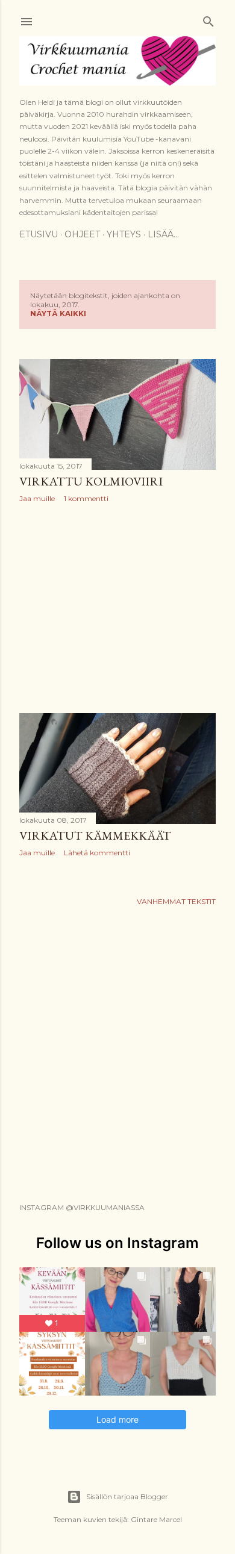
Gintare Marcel (156, 1519)
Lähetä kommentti (97, 852)
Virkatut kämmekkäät (95, 835)
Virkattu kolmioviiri (91, 481)
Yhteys (124, 234)
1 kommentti (86, 498)
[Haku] (208, 19)
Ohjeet (82, 234)
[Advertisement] (117, 608)
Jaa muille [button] (37, 498)
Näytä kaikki (58, 313)
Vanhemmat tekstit (176, 901)
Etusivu (38, 234)
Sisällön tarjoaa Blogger (127, 1496)
